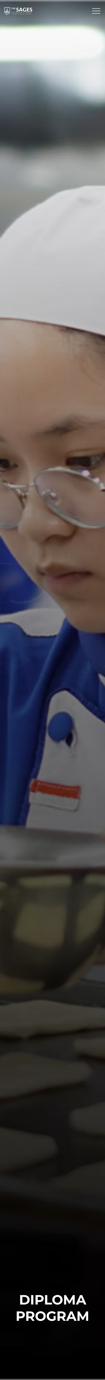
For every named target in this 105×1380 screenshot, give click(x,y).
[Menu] (96, 11)
